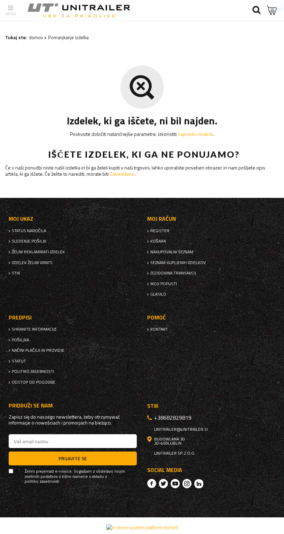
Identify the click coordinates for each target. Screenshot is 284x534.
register (159, 231)
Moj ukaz (21, 218)
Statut (19, 361)
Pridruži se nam (31, 405)
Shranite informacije (34, 329)
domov (36, 37)
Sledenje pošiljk (29, 241)
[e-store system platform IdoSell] (142, 527)
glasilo (158, 294)
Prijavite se (73, 458)
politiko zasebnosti (33, 371)
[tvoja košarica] (272, 10)
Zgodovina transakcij (173, 273)
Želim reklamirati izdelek (38, 252)
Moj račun (161, 218)
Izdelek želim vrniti (32, 263)
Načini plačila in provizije (38, 350)
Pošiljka (20, 340)
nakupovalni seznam (171, 252)
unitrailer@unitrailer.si (181, 429)
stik (16, 273)
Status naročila (29, 231)
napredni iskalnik (195, 134)
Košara (158, 241)
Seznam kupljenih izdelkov (178, 263)
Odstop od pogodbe (33, 382)
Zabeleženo (122, 173)
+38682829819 (173, 417)
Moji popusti (163, 284)
